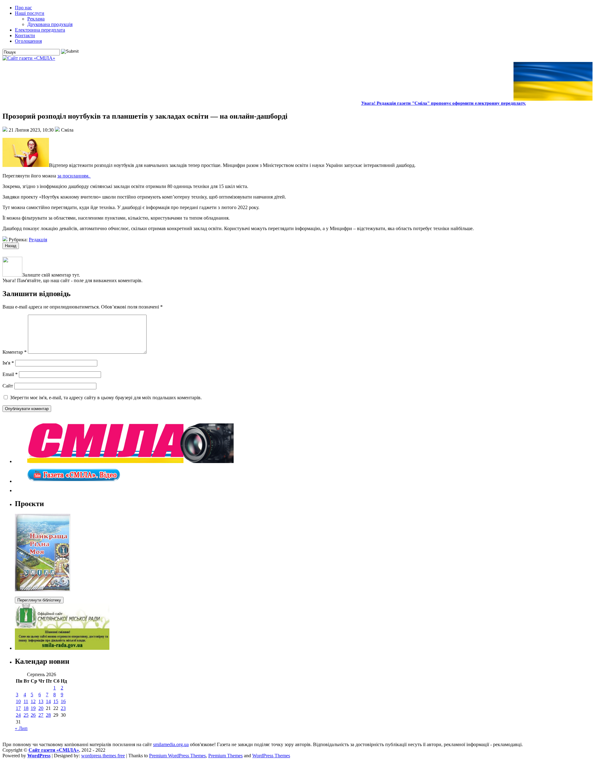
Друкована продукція (50, 24)
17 (18, 708)
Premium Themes (225, 755)
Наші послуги (29, 13)
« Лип (21, 728)
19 (33, 708)
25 (26, 715)
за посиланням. (74, 175)
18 (26, 708)
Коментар (14, 352)
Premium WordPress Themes (177, 755)
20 (40, 708)
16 (63, 701)
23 (63, 708)
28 (48, 715)
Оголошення (28, 41)
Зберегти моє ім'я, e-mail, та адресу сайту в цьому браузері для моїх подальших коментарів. (106, 397)
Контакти (25, 35)
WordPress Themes (271, 755)
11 (26, 701)
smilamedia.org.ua (171, 744)
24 (18, 715)
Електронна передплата (40, 30)
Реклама (36, 18)
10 (18, 701)
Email (10, 374)
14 (48, 701)
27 (40, 715)
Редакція (38, 239)
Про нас (23, 7)
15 (55, 701)
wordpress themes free (103, 755)
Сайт (7, 385)
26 (33, 715)
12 (33, 701)
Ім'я (8, 362)
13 (40, 701)
